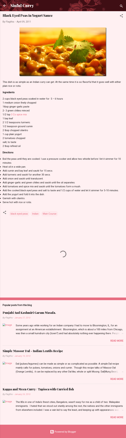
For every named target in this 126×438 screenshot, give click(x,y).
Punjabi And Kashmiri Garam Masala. (29, 313)
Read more (116, 340)
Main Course (49, 213)
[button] (121, 16)
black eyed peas (19, 213)
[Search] (121, 7)
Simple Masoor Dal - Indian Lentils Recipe (33, 351)
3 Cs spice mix (19, 114)
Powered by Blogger (65, 431)
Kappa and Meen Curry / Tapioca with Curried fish (38, 389)
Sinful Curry (22, 5)
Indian (35, 213)
